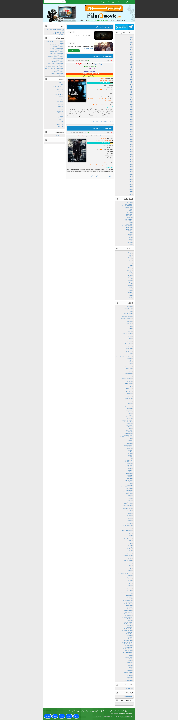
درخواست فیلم (108, 716)
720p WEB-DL (128, 219)
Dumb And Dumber (127, 390)
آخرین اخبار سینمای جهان (57, 86)
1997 (131, 146)
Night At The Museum (127, 505)
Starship (130, 582)
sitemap (47, 716)
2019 (131, 183)
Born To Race (129, 346)
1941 (131, 57)
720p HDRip (129, 215)
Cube (131, 365)
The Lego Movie (128, 615)
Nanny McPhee (128, 501)
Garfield (130, 405)
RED (131, 543)
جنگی (130, 265)
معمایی (130, 290)
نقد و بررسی (60, 126)
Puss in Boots (129, 537)
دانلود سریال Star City (58, 49)
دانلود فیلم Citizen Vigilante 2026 (55, 75)
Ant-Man (130, 326)
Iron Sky (130, 455)
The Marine (129, 618)
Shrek (130, 563)
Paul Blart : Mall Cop (127, 527)
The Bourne (129, 590)
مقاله (62, 121)
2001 (131, 153)
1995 (131, 142)
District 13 (129, 381)
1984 (131, 124)
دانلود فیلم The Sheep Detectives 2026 (54, 66)
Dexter (61, 84)
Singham (130, 570)
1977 (131, 112)
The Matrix (129, 620)
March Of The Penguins (126, 486)
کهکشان (61, 116)
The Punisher (129, 633)
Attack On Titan (128, 330)
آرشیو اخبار (74, 51)
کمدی (130, 282)
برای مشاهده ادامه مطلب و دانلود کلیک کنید (101, 122)
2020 (131, 184)
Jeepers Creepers (128, 460)
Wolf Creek (129, 677)
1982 (131, 121)
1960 (131, 84)
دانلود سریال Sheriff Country (56, 53)
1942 (131, 59)
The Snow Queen (128, 643)
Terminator (129, 588)
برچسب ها (111, 2)
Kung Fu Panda (128, 480)
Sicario (130, 565)
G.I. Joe (130, 403)
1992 (131, 137)
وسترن (130, 298)
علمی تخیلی (129, 275)
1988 (131, 131)
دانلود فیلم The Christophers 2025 (55, 63)
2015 (131, 176)
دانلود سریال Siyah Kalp (57, 59)
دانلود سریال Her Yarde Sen (57, 58)
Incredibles (129, 443)
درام (131, 268)
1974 (131, 107)
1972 (131, 104)
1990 (86, 60)
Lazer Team (129, 481)
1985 (131, 126)
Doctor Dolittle (128, 383)
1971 (131, 102)
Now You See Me (128, 510)
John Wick (129, 465)
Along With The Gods (127, 316)
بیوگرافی (130, 257)
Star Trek (130, 578)
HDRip (130, 235)
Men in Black (129, 490)
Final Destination (128, 400)
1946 (131, 62)
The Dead (130, 598)
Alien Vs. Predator (128, 313)
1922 (131, 37)
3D (131, 209)
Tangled (130, 585)
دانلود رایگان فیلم (59, 135)
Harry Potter (129, 425)
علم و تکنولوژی (59, 112)
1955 (131, 76)
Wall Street (129, 675)
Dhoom (130, 376)
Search (69, 716)
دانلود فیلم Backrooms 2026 (57, 73)
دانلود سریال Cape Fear (58, 46)
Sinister (130, 572)
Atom (55, 716)
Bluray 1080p (71, 60)
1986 (131, 127)
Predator (130, 535)
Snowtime (129, 575)
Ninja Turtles (129, 506)
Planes (130, 532)
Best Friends (129, 341)
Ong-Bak (130, 513)
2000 (131, 151)
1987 (131, 129)
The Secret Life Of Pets (127, 642)
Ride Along (129, 548)
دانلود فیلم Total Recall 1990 (102, 56)
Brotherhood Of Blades (127, 350)
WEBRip (130, 242)
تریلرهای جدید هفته (59, 94)
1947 (131, 64)
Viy (131, 673)
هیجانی (130, 295)
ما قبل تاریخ (60, 117)
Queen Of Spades (128, 538)
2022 (131, 188)
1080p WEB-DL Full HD (126, 205)
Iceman (130, 441)
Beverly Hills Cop (128, 343)
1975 (131, 109)
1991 (131, 136)
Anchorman (129, 321)
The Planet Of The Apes (127, 630)
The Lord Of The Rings (127, 617)
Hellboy (130, 426)
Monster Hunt (129, 493)
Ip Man (130, 451)
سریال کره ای (60, 111)
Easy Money (129, 391)
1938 (131, 52)
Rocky (130, 550)
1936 (131, 49)
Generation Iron (128, 406)
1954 (131, 74)
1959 (131, 82)
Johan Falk (129, 463)
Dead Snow (129, 370)
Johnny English (128, 466)
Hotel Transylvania (128, 435)
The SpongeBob (128, 645)
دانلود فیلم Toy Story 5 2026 (56, 48)
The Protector (129, 632)
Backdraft (130, 335)
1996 (131, 144)
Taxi (131, 587)
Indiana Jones (129, 446)
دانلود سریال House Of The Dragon (55, 56)
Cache (62, 716)
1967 (131, 96)
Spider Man (129, 577)
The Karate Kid (128, 612)
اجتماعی (130, 252)
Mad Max (130, 483)
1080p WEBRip (128, 207)
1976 (131, 111)
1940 (131, 56)
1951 (131, 71)
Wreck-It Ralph (128, 680)
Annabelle (129, 324)
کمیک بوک (61, 114)
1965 (131, 92)
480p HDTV (129, 210)
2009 (131, 166)
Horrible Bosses (128, 433)
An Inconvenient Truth (127, 319)
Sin (131, 568)
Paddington (129, 523)
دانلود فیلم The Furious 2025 (56, 64)
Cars (131, 353)
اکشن (70, 132)
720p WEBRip (129, 220)
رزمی (130, 273)
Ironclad (130, 456)
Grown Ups (129, 418)
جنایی (130, 263)
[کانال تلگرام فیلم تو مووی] (124, 27)
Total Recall (81, 132)
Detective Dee (129, 375)
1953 (131, 72)
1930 (131, 39)
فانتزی (130, 278)
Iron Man (130, 453)
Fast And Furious (128, 398)
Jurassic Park (129, 473)
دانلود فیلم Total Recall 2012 (102, 128)
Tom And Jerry (128, 657)
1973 (131, 106)
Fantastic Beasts (128, 395)
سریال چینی (60, 107)
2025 (131, 193)
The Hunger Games (127, 610)
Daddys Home (129, 368)
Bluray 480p (77, 60)
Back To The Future (127, 333)
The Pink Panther (128, 628)
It (131, 458)
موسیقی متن (60, 122)
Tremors (130, 665)
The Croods (129, 597)
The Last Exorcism (128, 613)
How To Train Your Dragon (126, 436)
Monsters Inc (129, 496)
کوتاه (131, 283)
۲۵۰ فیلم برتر (129, 688)
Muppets (130, 498)
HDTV (130, 237)
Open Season (129, 515)
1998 (131, 148)
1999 (131, 149)
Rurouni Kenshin (128, 552)
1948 (131, 66)
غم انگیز (130, 277)
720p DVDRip (129, 214)
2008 (131, 164)
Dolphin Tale (129, 385)
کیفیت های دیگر (93, 164)
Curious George (128, 366)
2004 (131, 158)
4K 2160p (129, 212)
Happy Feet (129, 423)
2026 (131, 194)
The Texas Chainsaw (127, 648)
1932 (131, 42)
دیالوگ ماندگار (60, 97)
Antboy (130, 328)
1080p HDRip (129, 202)
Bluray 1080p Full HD (127, 225)
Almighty (130, 314)
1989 (131, 132)
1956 (131, 77)
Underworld (129, 668)
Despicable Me (128, 373)
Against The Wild (128, 308)
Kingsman (129, 478)
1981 (131, 119)
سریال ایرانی (60, 104)
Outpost (130, 517)
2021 (131, 186)
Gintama (130, 411)
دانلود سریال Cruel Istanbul (57, 71)
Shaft (131, 557)
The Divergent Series (127, 600)
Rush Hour (129, 553)
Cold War (130, 361)
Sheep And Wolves (128, 560)
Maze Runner (129, 488)
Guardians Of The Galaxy (126, 420)
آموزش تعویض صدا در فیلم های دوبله (55, 34)
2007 (131, 163)
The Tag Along (128, 647)
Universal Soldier (128, 672)
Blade (130, 345)
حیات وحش (60, 96)
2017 (131, 179)
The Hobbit (129, 608)
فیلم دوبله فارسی (128, 704)
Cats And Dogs (128, 355)
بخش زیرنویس (119, 716)
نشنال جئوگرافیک (59, 124)
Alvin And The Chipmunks (126, 318)
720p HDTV (129, 217)
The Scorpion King (127, 640)
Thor (131, 653)
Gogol (130, 415)
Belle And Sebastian (127, 340)
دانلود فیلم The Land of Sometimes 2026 (54, 68)
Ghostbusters (129, 410)
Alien (130, 311)
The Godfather (128, 605)
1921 (131, 36)
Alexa (76, 716)
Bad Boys (130, 336)
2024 (131, 191)
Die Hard (130, 380)
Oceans (130, 511)
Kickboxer (129, 475)
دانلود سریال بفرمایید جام (57, 54)
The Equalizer (129, 602)
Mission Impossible (127, 491)
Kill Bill (130, 476)
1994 (131, 141)
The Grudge (129, 607)
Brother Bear (129, 348)
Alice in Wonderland (127, 309)
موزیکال (130, 292)
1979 (131, 116)
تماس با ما (120, 2)
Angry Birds (129, 323)
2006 (131, 161)
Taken (130, 583)
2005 (131, 159)
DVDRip (130, 230)
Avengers (130, 331)
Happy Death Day (128, 421)
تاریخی (130, 258)
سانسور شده (60, 101)
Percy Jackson (129, 528)
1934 (131, 46)
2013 (131, 173)
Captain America (128, 351)
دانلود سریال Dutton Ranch (57, 61)
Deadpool (130, 371)
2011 (131, 169)
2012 (86, 132)
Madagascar (129, 485)
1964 (131, 91)
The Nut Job (129, 627)
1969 (131, 99)
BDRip (130, 222)
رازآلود (130, 272)
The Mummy (129, 625)
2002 (131, 154)
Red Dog (130, 547)
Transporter (129, 663)
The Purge (129, 635)
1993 (131, 139)
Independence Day (128, 445)
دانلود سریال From (59, 69)
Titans (130, 655)
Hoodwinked (129, 431)
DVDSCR (130, 232)
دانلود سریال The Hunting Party (56, 51)
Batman (130, 338)
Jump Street (129, 471)
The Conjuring (128, 595)
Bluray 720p (81, 61)
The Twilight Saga (128, 650)
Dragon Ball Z (129, 388)
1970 (131, 101)
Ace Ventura (129, 306)
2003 (131, 156)
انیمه (62, 87)
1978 (131, 114)
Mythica (130, 500)
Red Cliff (130, 545)
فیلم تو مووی (114, 713)
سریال (61, 102)
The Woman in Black (127, 652)
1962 (131, 87)
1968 (131, 97)
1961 (131, 86)
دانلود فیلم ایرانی (128, 696)
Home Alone (129, 430)
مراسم (130, 287)
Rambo (130, 540)
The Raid (130, 637)
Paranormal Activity (127, 525)
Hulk (131, 438)
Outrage (130, 518)
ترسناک (130, 262)
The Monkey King (128, 623)
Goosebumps (129, 416)
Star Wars (130, 580)
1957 (131, 79)
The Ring (130, 638)
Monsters (130, 495)
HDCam (130, 234)
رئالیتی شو (129, 270)
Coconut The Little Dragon (126, 360)
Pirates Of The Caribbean (126, 530)
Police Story (129, 533)
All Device (60, 82)
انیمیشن (130, 255)
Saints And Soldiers (127, 555)
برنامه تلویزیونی (59, 89)
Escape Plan (129, 393)
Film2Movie (103, 78)
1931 (131, 41)
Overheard (129, 520)
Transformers (129, 662)
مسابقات (61, 119)
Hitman (130, 428)
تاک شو (130, 260)
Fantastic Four (129, 396)
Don (131, 386)
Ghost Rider (129, 408)
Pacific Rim (129, 522)
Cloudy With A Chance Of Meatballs (124, 356)
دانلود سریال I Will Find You (56, 44)
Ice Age (130, 440)
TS (131, 240)
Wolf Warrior (129, 678)
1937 (131, 51)
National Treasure (128, 503)
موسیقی (130, 293)
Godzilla (130, 413)
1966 (131, 94)
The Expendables (128, 603)
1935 (131, 47)
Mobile (130, 239)
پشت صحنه (60, 91)
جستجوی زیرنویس (102, 104)
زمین (62, 99)
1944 (131, 61)
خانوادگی (130, 267)
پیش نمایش (60, 92)
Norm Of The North (127, 508)
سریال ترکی (60, 106)
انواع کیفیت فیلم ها (59, 32)
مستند (130, 288)
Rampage (130, 542)
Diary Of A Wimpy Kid (127, 378)
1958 (131, 81)
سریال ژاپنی (60, 109)
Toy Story (129, 660)
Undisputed (129, 670)
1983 (131, 122)
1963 (131, 89)
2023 (131, 189)
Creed (130, 363)
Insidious (130, 450)
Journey (130, 468)
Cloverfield (129, 358)
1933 (131, 44)
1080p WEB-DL (128, 204)
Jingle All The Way (128, 461)
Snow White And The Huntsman (125, 573)
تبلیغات (103, 2)
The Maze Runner (128, 622)
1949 (131, 67)
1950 (131, 69)
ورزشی (130, 297)
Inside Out (129, 448)
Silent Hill (129, 567)
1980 (131, 117)
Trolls (130, 667)
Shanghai (130, 558)
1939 (131, 54)
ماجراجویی (129, 285)
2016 (131, 178)
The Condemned (128, 593)
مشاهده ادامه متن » (88, 37)
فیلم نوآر (130, 280)
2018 (131, 181)
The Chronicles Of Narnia (126, 592)
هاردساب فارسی (59, 127)
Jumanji (130, 470)
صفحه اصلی (129, 2)
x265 (131, 244)
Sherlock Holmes (128, 562)
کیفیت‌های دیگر (93, 104)
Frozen (130, 401)
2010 (131, 168)
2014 (131, 174)
